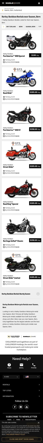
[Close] (38, 422)
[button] (21, 294)
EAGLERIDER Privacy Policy (15, 434)
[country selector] (31, 376)
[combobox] (21, 10)
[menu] (3, 3)
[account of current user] (39, 3)
